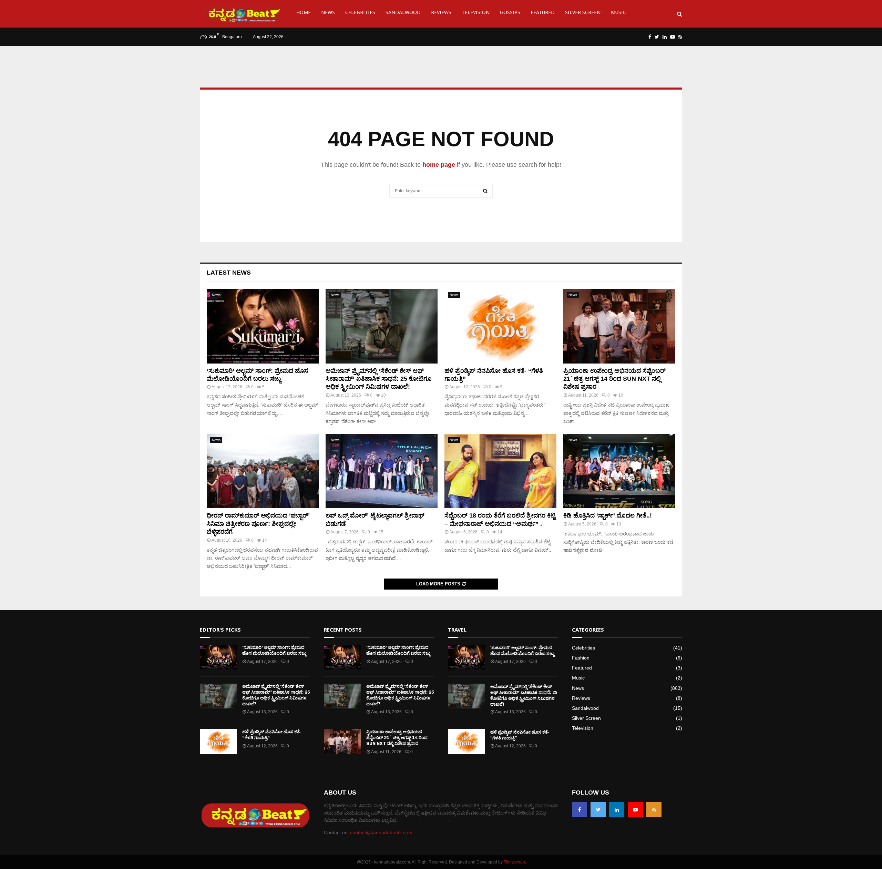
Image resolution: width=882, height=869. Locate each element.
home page (438, 164)
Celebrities (360, 13)
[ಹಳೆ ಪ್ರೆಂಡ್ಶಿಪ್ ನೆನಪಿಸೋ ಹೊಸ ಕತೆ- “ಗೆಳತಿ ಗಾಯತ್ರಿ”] (500, 326)
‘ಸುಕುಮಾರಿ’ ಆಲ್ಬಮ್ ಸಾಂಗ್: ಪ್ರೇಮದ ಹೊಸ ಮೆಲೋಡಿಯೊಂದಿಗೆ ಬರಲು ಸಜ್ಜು (274, 650)
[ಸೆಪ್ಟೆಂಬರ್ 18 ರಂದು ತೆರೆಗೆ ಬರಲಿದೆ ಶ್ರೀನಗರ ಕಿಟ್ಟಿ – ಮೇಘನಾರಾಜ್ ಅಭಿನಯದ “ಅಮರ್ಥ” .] (500, 471)
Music (618, 13)
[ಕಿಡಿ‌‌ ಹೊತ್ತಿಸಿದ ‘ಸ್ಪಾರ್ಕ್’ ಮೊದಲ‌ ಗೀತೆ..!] (619, 471)
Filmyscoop (514, 862)
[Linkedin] (616, 809)
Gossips (510, 13)
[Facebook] (579, 809)
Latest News (229, 272)
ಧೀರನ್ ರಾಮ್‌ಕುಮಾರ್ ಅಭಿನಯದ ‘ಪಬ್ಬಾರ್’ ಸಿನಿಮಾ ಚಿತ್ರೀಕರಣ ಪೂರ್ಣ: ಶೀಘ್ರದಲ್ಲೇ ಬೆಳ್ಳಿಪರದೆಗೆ (258, 523)
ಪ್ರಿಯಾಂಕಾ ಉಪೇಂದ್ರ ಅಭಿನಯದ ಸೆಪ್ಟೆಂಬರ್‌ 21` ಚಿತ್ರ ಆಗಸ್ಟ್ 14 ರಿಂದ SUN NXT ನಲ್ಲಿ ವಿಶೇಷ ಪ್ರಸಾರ (614, 378)
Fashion (580, 658)
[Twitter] (598, 809)
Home (303, 13)
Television (476, 13)
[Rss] (654, 809)
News (328, 13)
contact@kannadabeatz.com (381, 832)
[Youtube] (635, 809)
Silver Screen (583, 13)
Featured (543, 13)
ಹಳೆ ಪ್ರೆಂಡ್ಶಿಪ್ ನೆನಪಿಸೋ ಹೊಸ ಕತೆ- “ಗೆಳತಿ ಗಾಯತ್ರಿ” (520, 735)
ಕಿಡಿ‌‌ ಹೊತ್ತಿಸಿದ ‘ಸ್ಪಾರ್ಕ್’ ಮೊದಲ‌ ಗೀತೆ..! (607, 515)
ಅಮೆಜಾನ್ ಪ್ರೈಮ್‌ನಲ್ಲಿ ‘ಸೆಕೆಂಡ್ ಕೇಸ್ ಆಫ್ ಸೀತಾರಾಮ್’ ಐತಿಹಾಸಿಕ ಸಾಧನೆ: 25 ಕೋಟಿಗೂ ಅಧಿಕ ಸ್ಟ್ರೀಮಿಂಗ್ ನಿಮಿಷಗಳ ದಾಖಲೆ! (378, 378)
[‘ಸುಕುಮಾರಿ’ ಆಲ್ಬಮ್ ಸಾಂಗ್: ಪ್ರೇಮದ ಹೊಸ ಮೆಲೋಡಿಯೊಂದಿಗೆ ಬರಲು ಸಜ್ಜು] (263, 326)
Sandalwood (403, 13)
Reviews (441, 13)
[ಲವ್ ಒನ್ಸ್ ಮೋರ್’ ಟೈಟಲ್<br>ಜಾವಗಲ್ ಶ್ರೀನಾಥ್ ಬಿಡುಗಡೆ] (382, 471)
